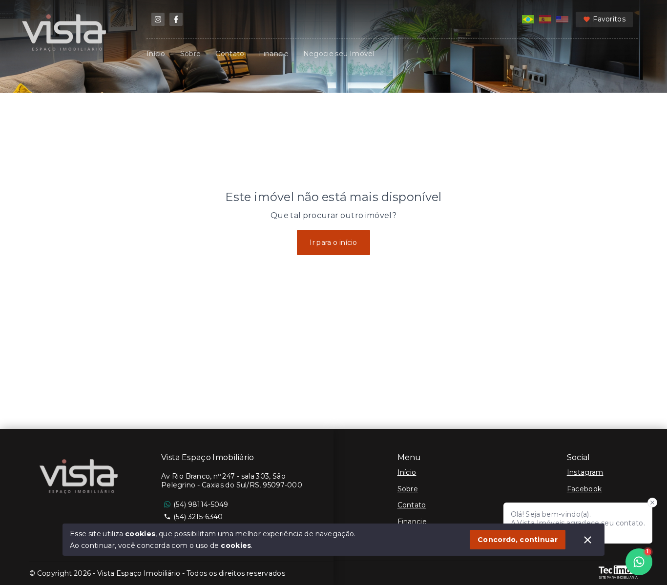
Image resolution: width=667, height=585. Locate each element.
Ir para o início (333, 242)
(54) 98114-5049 (201, 504)
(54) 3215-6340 (198, 516)
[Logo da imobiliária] (80, 478)
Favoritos (609, 19)
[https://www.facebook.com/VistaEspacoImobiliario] (176, 19)
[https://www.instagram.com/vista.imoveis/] (158, 19)
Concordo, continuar (518, 539)
